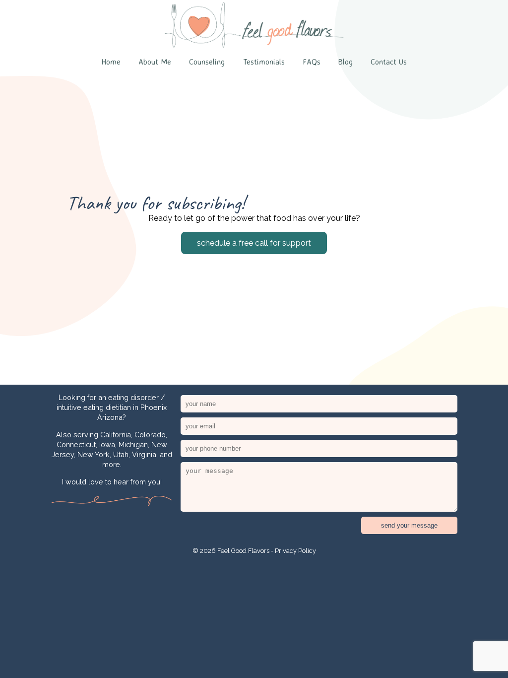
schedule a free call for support (254, 243)
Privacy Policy (295, 550)
